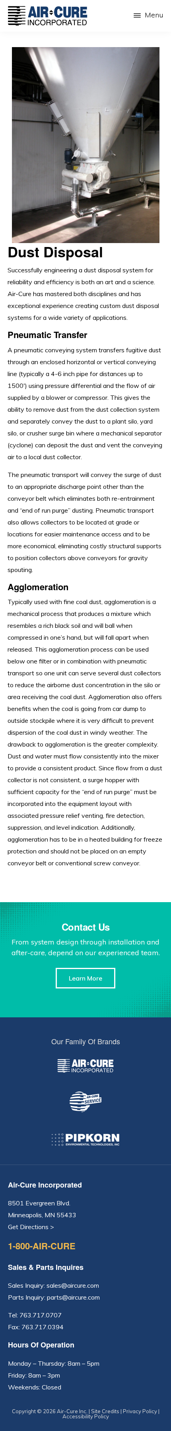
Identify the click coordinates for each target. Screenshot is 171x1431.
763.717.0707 (40, 1315)
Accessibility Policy (85, 1416)
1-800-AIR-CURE (42, 1245)
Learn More (85, 978)
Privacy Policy (140, 1411)
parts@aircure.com (73, 1297)
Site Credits (105, 1411)
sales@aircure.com (73, 1285)
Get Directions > (31, 1227)
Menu (154, 14)
